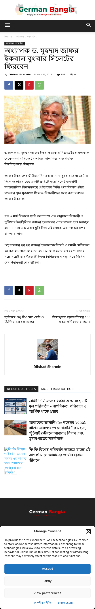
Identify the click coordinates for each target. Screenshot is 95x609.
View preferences (47, 593)
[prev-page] (7, 471)
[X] (19, 85)
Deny (48, 581)
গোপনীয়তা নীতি (42, 603)
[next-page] (14, 471)
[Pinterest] (29, 85)
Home (8, 37)
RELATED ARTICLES (21, 389)
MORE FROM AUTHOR (57, 389)
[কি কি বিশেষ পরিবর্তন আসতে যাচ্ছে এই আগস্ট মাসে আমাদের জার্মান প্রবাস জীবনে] (15, 461)
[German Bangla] (47, 10)
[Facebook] (8, 85)
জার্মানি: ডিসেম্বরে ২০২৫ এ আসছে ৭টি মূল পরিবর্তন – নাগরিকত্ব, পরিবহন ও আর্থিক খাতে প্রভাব (58, 406)
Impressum (65, 603)
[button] (88, 531)
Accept (47, 569)
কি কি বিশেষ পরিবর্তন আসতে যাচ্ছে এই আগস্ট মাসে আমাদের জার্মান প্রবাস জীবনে (59, 455)
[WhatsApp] (39, 85)
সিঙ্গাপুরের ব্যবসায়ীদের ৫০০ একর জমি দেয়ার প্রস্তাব (71, 319)
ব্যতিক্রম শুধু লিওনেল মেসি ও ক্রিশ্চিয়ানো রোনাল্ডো (24, 319)
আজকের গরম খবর (26, 37)
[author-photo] (47, 360)
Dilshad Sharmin (19, 74)
